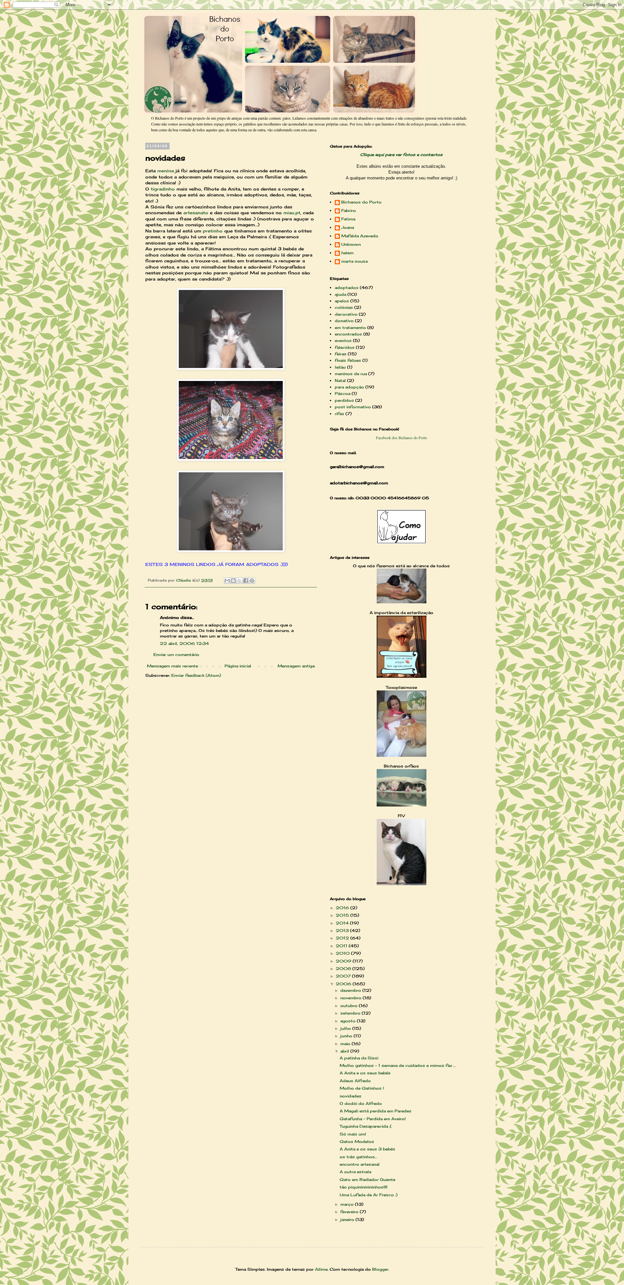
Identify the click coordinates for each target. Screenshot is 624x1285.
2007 (344, 976)
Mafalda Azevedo (359, 236)
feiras (340, 353)
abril (345, 1051)
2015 (343, 915)
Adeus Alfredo (355, 1080)
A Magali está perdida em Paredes (375, 1110)
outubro (349, 1005)
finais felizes (348, 360)
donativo (344, 320)
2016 (343, 907)
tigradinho (163, 188)
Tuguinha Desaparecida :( (366, 1126)
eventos (343, 340)
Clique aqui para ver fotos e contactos (401, 154)
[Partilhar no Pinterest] (252, 580)
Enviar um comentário (176, 654)
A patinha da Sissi (359, 1058)
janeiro (348, 1219)
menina (165, 170)
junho (347, 1035)
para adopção (349, 387)
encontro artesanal (360, 1164)
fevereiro (350, 1211)
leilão (340, 367)
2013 (343, 930)
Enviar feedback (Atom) (196, 675)
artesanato (195, 212)
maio (346, 1043)
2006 (344, 983)
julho (346, 1028)
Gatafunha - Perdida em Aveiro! (373, 1118)
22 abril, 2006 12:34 (184, 643)
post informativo (353, 406)
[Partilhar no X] (239, 580)
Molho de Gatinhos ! (362, 1088)
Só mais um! (353, 1134)
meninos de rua (351, 373)
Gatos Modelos (357, 1141)
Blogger (380, 1269)
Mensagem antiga (296, 665)
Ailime (321, 1269)
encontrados (348, 334)
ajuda (340, 294)
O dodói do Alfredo (361, 1103)
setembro (351, 1013)
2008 (344, 968)
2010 (343, 953)
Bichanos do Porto (361, 202)
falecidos (345, 347)
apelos (342, 300)
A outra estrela (355, 1171)
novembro (351, 997)
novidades (350, 1096)
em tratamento (350, 327)
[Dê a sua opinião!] (233, 580)
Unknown (351, 244)
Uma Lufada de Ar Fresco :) (368, 1194)
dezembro (351, 990)
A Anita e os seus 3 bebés (367, 1149)
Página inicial (238, 665)
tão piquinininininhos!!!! (363, 1187)
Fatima (348, 219)
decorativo (346, 314)
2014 (343, 923)
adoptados (346, 287)
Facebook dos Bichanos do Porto (401, 437)
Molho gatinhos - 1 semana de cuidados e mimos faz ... (397, 1065)
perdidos (344, 400)
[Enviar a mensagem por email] (227, 580)
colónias (344, 307)
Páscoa (342, 393)
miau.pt (291, 212)
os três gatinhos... (358, 1156)
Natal (340, 380)
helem (347, 253)
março (347, 1204)
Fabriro (348, 210)
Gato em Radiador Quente (367, 1179)
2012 (343, 938)
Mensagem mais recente (172, 665)
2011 (342, 945)
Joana (347, 227)
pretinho (213, 230)
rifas (339, 413)
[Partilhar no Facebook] (245, 580)
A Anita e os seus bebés (365, 1072)
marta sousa (354, 261)
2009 (344, 961)
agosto (348, 1020)
